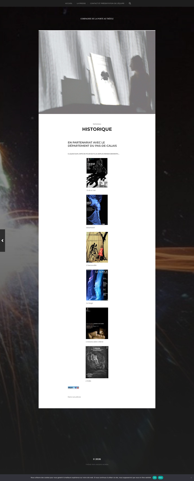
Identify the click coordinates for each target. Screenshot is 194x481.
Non (160, 477)
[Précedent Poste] (2, 240)
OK (155, 477)
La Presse (81, 3)
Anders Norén (101, 464)
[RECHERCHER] (130, 3)
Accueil (68, 3)
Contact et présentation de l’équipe (107, 3)
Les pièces (76, 397)
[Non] (191, 478)
